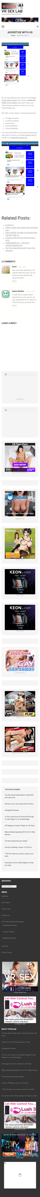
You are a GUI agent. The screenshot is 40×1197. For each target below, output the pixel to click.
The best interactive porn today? (16, 841)
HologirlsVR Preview (12, 810)
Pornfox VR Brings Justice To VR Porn (18, 847)
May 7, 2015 (22, 267)
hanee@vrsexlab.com (19, 138)
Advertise (5, 896)
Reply (14, 281)
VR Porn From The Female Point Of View (19, 804)
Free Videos (6, 903)
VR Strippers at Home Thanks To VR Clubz (20, 826)
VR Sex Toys (6, 909)
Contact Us (5, 915)
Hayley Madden (18, 291)
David (14, 267)
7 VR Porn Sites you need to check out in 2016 (18, 1089)
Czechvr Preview (8, 932)
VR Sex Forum (7, 952)
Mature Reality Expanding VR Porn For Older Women (20, 1070)
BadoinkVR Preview (9, 938)
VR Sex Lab (12, 11)
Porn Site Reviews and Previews (13, 922)
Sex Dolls (5, 946)
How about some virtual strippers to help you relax (19, 1096)
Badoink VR (20, 519)
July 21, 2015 (30, 291)
